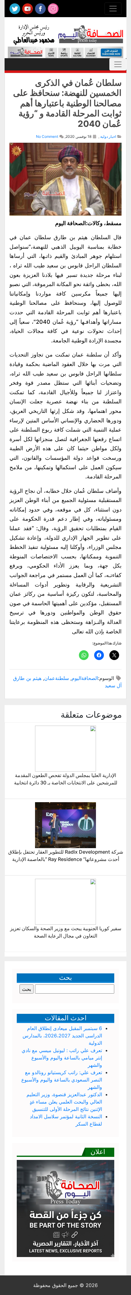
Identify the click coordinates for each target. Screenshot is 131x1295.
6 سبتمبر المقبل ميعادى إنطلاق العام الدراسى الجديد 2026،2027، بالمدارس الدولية (62, 1035)
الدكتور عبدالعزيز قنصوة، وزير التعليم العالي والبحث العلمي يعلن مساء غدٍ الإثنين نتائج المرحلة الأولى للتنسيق (64, 1101)
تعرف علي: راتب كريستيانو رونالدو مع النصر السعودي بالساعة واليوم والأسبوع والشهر (61, 1079)
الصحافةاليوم (85, 678)
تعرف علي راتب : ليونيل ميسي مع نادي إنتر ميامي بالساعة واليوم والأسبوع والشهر (62, 1057)
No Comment (47, 136)
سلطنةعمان (56, 678)
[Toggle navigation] (113, 8)
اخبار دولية (108, 136)
